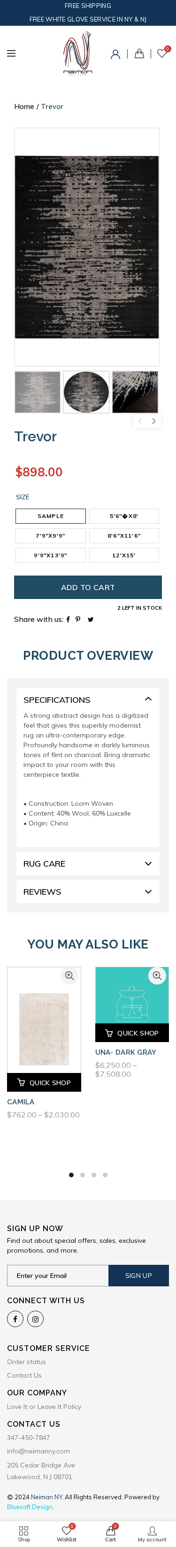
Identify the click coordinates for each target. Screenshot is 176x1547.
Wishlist (167, 49)
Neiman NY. (48, 1497)
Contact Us (24, 1375)
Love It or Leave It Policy (44, 1406)
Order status (26, 1361)
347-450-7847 (28, 1437)
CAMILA (21, 1102)
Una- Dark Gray (126, 1052)
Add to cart (88, 587)
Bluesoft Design (30, 1507)
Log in (117, 55)
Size (23, 497)
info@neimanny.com (38, 1451)
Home (24, 106)
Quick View (69, 976)
